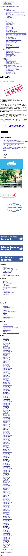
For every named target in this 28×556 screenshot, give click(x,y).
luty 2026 (5, 346)
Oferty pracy (9, 17)
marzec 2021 (6, 428)
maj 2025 (5, 358)
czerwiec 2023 (6, 390)
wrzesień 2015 (6, 520)
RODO (8, 44)
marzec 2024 (6, 378)
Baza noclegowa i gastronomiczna (14, 52)
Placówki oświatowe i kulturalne (14, 66)
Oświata (5, 288)
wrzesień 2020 (6, 436)
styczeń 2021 (6, 431)
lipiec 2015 (6, 523)
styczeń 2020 (6, 447)
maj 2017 (5, 492)
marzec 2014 (6, 545)
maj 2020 (5, 442)
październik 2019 (7, 452)
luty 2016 (5, 513)
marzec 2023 (6, 394)
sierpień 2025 (6, 354)
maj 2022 (5, 408)
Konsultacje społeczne (11, 31)
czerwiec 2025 (6, 357)
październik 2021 (7, 418)
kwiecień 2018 (6, 477)
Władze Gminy (10, 23)
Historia (8, 13)
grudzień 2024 (6, 365)
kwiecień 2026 (6, 343)
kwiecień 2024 (6, 376)
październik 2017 (7, 485)
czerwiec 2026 (6, 340)
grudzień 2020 (6, 432)
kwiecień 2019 (6, 460)
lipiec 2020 (6, 439)
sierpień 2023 (6, 387)
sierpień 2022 (6, 404)
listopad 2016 (6, 500)
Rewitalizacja (9, 30)
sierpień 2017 (6, 488)
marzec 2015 (6, 528)
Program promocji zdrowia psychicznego (16, 35)
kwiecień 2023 (6, 393)
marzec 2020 (6, 445)
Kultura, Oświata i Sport (9, 65)
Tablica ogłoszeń (7, 272)
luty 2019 (5, 463)
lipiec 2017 (6, 489)
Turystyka (5, 49)
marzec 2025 (6, 361)
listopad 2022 (6, 400)
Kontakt (8, 48)
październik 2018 (7, 468)
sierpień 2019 (6, 454)
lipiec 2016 (6, 506)
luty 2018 (5, 480)
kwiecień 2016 (6, 510)
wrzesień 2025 (6, 353)
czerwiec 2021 (6, 424)
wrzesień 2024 (6, 369)
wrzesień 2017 (6, 487)
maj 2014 (5, 542)
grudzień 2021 (6, 415)
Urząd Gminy (9, 21)
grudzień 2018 (6, 466)
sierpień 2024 (6, 371)
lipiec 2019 (6, 456)
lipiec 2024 (6, 372)
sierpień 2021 (6, 421)
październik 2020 (7, 435)
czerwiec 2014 (6, 541)
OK (1, 555)
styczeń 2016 (6, 514)
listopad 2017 (6, 484)
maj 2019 (5, 459)
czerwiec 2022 (6, 407)
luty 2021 (5, 429)
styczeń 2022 (6, 414)
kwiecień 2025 (6, 360)
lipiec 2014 (6, 540)
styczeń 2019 (6, 464)
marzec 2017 (6, 495)
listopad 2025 (6, 350)
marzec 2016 (6, 512)
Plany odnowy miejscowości (13, 63)
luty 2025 (5, 362)
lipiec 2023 (6, 389)
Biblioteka (5, 281)
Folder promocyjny (11, 55)
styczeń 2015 (6, 531)
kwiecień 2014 (6, 544)
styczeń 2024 (6, 380)
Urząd (4, 20)
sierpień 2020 (6, 438)
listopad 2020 (6, 434)
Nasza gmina (6, 9)
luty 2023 (5, 396)
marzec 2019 (6, 461)
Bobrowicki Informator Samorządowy (15, 15)
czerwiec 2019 (6, 457)
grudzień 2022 (6, 399)
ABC (4, 150)
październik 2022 (7, 401)
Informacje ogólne (10, 10)
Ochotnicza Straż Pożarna (12, 69)
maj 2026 (5, 341)
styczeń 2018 (6, 481)
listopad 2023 (6, 383)
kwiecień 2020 (6, 443)
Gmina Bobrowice (14, 6)
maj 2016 (5, 509)
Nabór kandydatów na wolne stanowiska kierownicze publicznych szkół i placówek (16, 33)
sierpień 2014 (6, 538)
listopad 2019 (6, 450)
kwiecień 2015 (6, 527)
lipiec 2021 (6, 422)
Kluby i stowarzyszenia (12, 68)
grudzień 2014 (6, 533)
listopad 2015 (6, 517)
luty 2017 (5, 496)
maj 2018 (5, 475)
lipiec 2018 (6, 473)
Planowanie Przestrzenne (12, 28)
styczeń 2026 (6, 347)
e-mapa (5, 274)
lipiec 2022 (6, 406)
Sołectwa (8, 16)
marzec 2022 (6, 411)
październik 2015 (7, 519)
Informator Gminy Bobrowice (10, 270)
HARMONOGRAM (14, 126)
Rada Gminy (9, 24)
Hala (4, 284)
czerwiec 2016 (6, 507)
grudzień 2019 (6, 449)
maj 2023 (5, 392)
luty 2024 (5, 379)
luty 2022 (5, 413)
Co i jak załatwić (10, 27)
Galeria (8, 19)
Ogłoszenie (11, 81)
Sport (4, 290)
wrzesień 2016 (6, 503)
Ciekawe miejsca (10, 51)
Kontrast (5, 155)
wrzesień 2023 (6, 386)
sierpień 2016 (6, 505)
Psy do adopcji (9, 37)
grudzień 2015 (6, 516)
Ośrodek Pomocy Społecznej (10, 287)
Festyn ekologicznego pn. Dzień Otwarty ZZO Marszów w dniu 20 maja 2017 (14, 148)
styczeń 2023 (6, 397)
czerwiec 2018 (6, 474)
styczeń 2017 (6, 498)
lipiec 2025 (6, 355)
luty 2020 (5, 446)
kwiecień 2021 (6, 427)
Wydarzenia (6, 294)
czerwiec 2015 (6, 524)
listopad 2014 (6, 534)
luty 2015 (5, 530)
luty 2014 (5, 547)
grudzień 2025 (6, 348)
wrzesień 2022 (6, 403)
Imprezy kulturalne (10, 73)
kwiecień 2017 (6, 494)
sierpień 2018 (6, 471)
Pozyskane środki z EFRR (12, 47)
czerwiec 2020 (6, 440)
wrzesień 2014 (6, 537)
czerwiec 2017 (6, 491)
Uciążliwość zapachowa (12, 42)
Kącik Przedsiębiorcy (11, 41)
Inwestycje (5, 59)
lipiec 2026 (6, 339)
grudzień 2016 (6, 499)
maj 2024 (5, 375)
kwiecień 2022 (6, 410)
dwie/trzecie (9, 552)
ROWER (8, 56)
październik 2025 (7, 351)
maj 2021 (5, 425)
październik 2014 (7, 535)
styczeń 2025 (6, 364)
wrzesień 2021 (6, 420)
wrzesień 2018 (6, 470)
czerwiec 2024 (6, 373)
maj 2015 (5, 526)
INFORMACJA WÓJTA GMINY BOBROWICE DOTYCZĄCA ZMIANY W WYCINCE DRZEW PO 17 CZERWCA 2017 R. (15, 143)
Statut (7, 26)
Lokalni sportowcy (10, 72)
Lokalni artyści (10, 54)
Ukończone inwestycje (11, 62)
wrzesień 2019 (6, 453)
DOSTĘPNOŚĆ (10, 45)
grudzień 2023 (6, 382)
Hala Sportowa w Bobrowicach (11, 275)
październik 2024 (7, 368)
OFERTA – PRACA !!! (9, 145)
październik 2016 (7, 502)
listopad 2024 (6, 367)
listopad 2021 (6, 417)
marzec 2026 (6, 344)
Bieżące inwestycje (11, 61)
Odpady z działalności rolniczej (11, 140)
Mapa (4, 157)
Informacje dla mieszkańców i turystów (16, 12)
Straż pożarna (6, 291)
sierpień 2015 (6, 521)
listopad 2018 (6, 467)
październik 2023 (7, 385)
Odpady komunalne (11, 38)
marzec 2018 (6, 478)
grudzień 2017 (6, 482)
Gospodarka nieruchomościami (13, 40)
